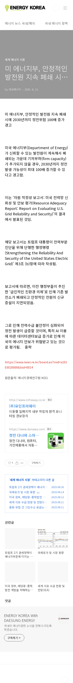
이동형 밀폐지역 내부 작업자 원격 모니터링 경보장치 (35, 413)
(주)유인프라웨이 (22, 405)
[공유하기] (16, 463)
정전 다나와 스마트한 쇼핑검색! (24, 435)
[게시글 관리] (22, 463)
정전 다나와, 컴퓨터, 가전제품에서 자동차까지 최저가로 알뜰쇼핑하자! (23, 442)
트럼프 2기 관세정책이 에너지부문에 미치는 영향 (28, 489)
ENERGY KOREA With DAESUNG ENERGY (21, 618)
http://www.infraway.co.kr (27, 400)
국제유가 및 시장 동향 (22, 492)
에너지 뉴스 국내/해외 (20, 23)
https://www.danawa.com (27, 429)
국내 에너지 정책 (56, 23)
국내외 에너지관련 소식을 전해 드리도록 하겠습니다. (28, 628)
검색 (56, 8)
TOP (65, 680)
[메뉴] (65, 8)
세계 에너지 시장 (20, 480)
